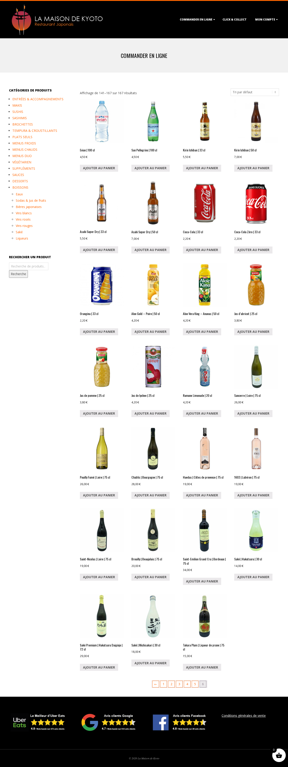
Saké (19, 232)
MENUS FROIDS (24, 143)
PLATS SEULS (22, 137)
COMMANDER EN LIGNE (196, 19)
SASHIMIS (19, 118)
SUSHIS (17, 112)
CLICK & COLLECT (235, 19)
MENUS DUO (22, 156)
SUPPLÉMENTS (23, 168)
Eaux (19, 194)
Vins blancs (24, 213)
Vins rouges (24, 226)
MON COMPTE (265, 19)
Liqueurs (22, 238)
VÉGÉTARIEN (21, 162)
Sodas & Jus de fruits (31, 200)
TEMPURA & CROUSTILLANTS (34, 130)
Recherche (18, 274)
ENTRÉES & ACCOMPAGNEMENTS (37, 99)
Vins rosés (23, 219)
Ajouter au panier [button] (99, 168)
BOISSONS (20, 187)
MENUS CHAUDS (24, 149)
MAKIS (17, 105)
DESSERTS (20, 181)
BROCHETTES (22, 124)
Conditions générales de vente (244, 715)
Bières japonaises (29, 207)
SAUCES (18, 175)
